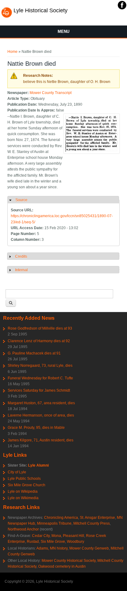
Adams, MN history (52, 548)
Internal (21, 270)
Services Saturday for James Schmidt (39, 390)
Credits (21, 256)
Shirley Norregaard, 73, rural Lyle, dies (40, 365)
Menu (63, 31)
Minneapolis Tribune (54, 523)
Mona (56, 536)
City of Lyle (17, 472)
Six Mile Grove (53, 541)
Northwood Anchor (23, 529)
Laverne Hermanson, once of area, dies (41, 415)
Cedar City (41, 536)
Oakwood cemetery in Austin (62, 566)
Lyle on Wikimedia (23, 498)
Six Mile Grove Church (26, 485)
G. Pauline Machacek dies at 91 (34, 353)
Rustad (33, 541)
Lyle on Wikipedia (23, 491)
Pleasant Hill (73, 536)
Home (12, 51)
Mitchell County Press (91, 523)
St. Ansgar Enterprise (97, 517)
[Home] (6, 17)
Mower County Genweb (89, 548)
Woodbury (75, 541)
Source (21, 200)
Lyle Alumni (38, 465)
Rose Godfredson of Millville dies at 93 (40, 328)
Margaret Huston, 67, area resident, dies (41, 403)
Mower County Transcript (51, 93)
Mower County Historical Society (69, 560)
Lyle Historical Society (41, 10)
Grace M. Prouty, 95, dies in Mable (36, 427)
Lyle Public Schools (24, 478)
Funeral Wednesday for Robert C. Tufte (40, 378)
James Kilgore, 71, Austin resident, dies (40, 440)
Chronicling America (61, 517)
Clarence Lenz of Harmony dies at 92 (39, 341)
